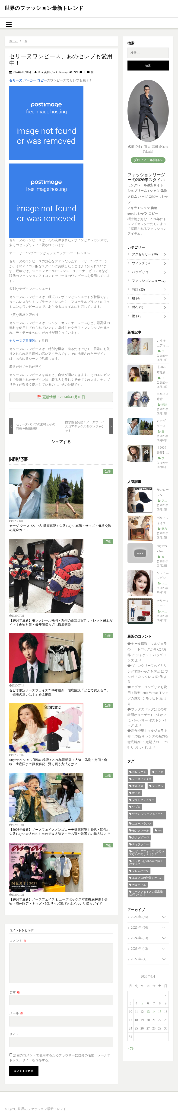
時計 (138, 289)
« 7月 (131, 1048)
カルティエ (139, 884)
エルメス (137, 786)
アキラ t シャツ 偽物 (142, 208)
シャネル (157, 786)
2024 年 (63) (139, 938)
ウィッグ (140, 263)
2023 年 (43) (139, 948)
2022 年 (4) (138, 959)
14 (154, 1011)
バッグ (139, 272)
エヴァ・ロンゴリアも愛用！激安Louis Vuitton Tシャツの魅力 (147, 692)
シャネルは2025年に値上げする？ (146, 862)
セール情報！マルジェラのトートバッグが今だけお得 (147, 649)
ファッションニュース (147, 282)
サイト (14, 1034)
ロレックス (139, 772)
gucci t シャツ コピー (142, 213)
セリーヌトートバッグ (163, 606)
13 (148, 1011)
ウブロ (136, 806)
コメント (17, 941)
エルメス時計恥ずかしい (147, 877)
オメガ (136, 793)
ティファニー (140, 844)
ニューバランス (142, 823)
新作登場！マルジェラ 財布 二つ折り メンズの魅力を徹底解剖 (147, 736)
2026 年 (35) (139, 917)
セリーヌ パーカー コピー (28, 80)
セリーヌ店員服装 (22, 341)
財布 (137, 307)
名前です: (135, 146)
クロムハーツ (140, 870)
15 (159, 1011)
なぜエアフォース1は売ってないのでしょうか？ (146, 853)
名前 (14, 992)
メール (16, 1013)
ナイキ (159, 772)
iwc (160, 830)
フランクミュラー (143, 800)
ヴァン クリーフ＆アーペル (146, 815)
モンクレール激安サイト (145, 185)
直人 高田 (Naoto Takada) (52, 72)
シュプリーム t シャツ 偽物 (147, 190)
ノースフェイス (142, 779)
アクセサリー (144, 254)
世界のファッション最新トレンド (44, 8)
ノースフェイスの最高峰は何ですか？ (146, 893)
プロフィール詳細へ (148, 160)
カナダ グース (140, 837)
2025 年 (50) (139, 927)
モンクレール (140, 830)
